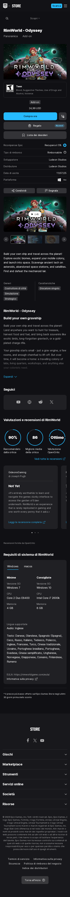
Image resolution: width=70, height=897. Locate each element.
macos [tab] (28, 566)
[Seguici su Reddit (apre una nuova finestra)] (40, 402)
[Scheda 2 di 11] (35, 239)
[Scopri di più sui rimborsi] (65, 153)
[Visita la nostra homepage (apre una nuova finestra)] (29, 402)
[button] (35, 376)
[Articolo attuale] (18, 239)
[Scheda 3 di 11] (52, 239)
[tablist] (35, 566)
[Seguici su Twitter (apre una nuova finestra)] (51, 402)
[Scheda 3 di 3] (38, 532)
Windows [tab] (13, 566)
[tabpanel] (35, 593)
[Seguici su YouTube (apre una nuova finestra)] (18, 402)
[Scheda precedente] (6, 239)
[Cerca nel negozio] (7, 18)
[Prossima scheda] (64, 239)
